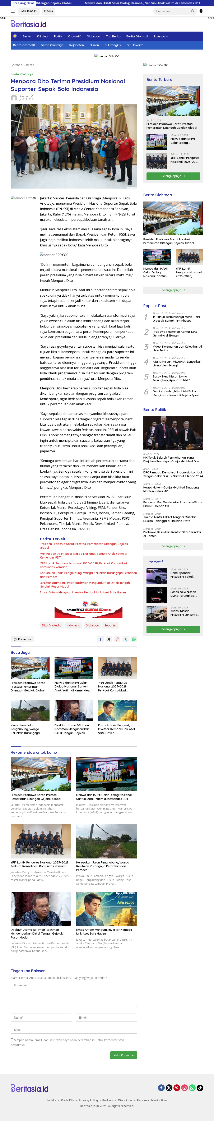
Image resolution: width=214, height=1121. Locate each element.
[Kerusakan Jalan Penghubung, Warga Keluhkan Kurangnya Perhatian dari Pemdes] (30, 710)
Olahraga (93, 36)
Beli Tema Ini (29, 11)
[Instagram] (184, 1088)
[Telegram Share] (125, 639)
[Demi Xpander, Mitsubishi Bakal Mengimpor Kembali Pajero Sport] (156, 576)
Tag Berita (113, 36)
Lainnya (159, 36)
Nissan (94, 45)
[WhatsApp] (192, 1088)
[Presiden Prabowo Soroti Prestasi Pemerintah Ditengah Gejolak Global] (30, 668)
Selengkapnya (172, 176)
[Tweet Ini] (109, 639)
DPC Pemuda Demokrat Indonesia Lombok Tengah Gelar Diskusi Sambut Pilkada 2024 (173, 474)
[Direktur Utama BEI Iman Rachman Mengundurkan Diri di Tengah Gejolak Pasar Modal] (74, 710)
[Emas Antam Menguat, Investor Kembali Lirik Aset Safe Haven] (117, 710)
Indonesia (73, 625)
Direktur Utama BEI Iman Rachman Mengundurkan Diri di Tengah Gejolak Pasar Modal (85, 584)
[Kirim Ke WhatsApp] (134, 639)
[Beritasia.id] (28, 23)
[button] (193, 11)
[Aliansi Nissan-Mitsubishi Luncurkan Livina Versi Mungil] (156, 614)
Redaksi (107, 1100)
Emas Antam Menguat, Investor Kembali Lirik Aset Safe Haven (83, 592)
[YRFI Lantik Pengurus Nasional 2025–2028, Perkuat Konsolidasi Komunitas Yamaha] (117, 668)
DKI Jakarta (135, 45)
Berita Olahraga (52, 45)
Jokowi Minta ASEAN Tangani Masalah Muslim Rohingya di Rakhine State (169, 519)
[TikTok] (200, 1088)
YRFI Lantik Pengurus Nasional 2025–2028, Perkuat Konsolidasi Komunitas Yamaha (83, 565)
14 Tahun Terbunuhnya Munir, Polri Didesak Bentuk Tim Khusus (176, 319)
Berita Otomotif (137, 36)
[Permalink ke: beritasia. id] (14, 98)
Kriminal (42, 36)
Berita (27, 36)
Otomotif (74, 36)
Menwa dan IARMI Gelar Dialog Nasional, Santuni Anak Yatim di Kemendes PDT (108, 3)
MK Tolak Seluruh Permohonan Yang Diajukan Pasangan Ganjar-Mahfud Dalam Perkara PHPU (173, 459)
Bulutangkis (113, 45)
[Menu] (13, 11)
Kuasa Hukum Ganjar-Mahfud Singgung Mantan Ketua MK (171, 489)
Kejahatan (76, 45)
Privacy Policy (88, 1100)
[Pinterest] (176, 1088)
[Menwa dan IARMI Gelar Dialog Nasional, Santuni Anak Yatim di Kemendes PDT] (74, 668)
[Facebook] (161, 1088)
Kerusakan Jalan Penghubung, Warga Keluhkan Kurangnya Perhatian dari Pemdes (88, 575)
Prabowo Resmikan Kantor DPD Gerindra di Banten (175, 333)
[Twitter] (169, 1088)
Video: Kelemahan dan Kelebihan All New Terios (178, 348)
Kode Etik (67, 1100)
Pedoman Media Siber (152, 1100)
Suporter (110, 625)
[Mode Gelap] (201, 11)
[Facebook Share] (100, 639)
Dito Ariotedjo (51, 625)
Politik (58, 36)
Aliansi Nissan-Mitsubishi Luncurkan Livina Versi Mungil (177, 363)
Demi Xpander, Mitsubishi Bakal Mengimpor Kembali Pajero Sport (176, 393)
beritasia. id (26, 96)
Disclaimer (125, 1100)
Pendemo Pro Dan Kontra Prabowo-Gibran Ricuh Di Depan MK (173, 504)
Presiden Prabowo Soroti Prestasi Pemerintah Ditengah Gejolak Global (84, 546)
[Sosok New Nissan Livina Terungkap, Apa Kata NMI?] (156, 595)
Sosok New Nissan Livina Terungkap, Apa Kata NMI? (171, 378)
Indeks (48, 11)
